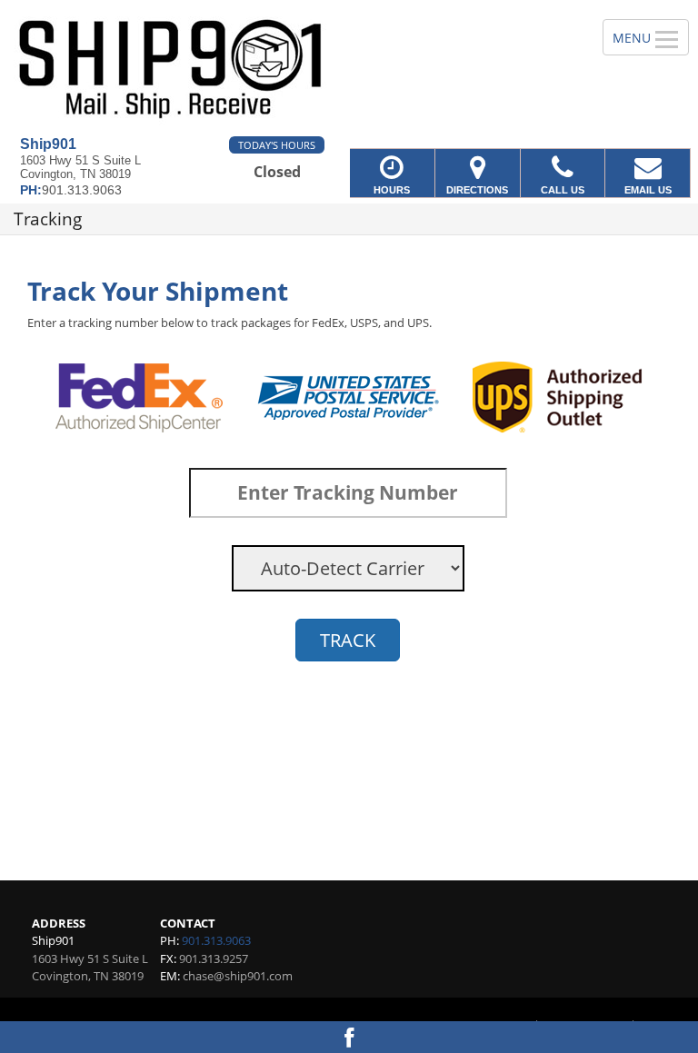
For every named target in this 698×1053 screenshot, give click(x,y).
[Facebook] (349, 1037)
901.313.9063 (216, 940)
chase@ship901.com (238, 976)
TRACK (347, 640)
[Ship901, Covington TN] (349, 68)
